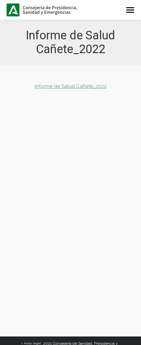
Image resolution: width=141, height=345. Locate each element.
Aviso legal (32, 343)
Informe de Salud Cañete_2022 (71, 86)
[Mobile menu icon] (130, 10)
